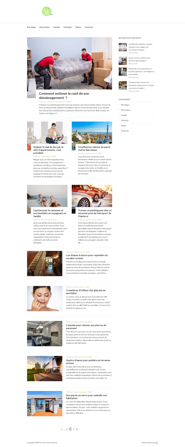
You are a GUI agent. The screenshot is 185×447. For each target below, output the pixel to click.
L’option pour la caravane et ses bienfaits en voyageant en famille (49, 213)
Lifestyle (68, 27)
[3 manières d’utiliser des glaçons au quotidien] (44, 310)
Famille (56, 27)
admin (49, 102)
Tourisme (89, 27)
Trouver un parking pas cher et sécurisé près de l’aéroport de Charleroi (95, 213)
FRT (156, 443)
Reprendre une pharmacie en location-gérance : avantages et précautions (141, 72)
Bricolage (31, 27)
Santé (78, 27)
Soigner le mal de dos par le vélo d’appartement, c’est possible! (48, 150)
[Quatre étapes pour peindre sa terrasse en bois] (44, 380)
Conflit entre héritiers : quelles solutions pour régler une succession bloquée (140, 47)
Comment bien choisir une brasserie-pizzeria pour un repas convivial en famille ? (141, 85)
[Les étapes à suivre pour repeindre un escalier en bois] (44, 275)
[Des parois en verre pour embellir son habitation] (44, 415)
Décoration (45, 27)
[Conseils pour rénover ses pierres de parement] (44, 345)
